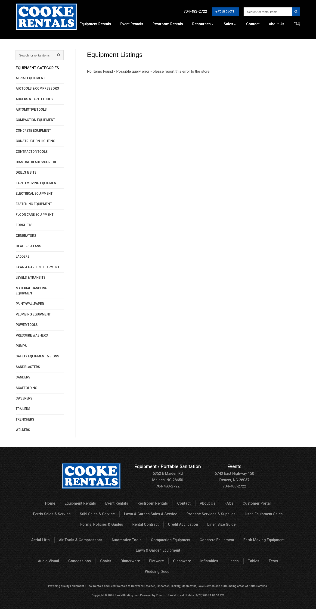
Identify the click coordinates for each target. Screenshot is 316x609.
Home (50, 503)
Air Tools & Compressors (80, 540)
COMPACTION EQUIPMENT (35, 120)
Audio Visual (48, 561)
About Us (276, 24)
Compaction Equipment (170, 540)
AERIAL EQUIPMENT (30, 78)
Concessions (79, 561)
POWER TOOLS (27, 325)
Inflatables (209, 561)
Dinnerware (130, 561)
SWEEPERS (24, 398)
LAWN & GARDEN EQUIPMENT (37, 267)
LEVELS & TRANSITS (31, 277)
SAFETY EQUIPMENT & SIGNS (37, 356)
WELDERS (23, 430)
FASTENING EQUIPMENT (34, 204)
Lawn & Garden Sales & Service (150, 514)
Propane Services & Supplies (210, 514)
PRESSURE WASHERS (32, 335)
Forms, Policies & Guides (101, 524)
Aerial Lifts (40, 540)
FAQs (229, 503)
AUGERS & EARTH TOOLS (34, 99)
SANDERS (23, 377)
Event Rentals (131, 24)
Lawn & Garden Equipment (158, 550)
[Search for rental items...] (296, 11)
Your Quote (226, 11)
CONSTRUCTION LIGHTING (35, 141)
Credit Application (183, 524)
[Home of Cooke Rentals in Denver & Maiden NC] (46, 18)
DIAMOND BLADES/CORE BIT (37, 162)
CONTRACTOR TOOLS (32, 151)
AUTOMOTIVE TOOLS (31, 109)
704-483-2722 (195, 11)
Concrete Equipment (217, 540)
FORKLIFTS (24, 225)
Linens (233, 561)
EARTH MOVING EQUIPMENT (37, 183)
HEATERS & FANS (28, 246)
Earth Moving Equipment (264, 540)
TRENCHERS (25, 419)
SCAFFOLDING (26, 388)
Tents (273, 561)
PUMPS (21, 346)
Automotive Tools (127, 540)
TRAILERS (23, 409)
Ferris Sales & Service (52, 514)
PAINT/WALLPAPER (30, 304)
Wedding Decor (158, 571)
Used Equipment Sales (264, 514)
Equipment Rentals (95, 24)
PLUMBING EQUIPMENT (33, 314)
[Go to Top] (307, 601)
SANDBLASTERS (28, 367)
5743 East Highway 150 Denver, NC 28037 (234, 473)
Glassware (182, 561)
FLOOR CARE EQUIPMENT (34, 214)
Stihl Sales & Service (97, 514)
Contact (253, 24)
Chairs (105, 561)
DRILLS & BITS (26, 172)
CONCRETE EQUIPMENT (33, 130)
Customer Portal (257, 503)
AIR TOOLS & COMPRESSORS (37, 88)
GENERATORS (26, 235)
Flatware (156, 561)
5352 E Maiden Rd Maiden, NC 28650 (167, 473)
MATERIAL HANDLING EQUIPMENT (31, 290)
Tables (253, 561)
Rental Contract (145, 524)
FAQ (297, 24)
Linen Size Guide (221, 524)
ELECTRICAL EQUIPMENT (34, 193)
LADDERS (23, 256)
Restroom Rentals (167, 24)
